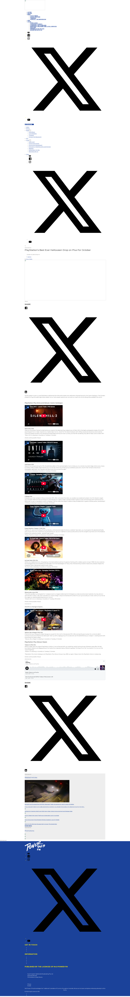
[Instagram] (28, 39)
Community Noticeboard (38, 25)
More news (28, 826)
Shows (29, 13)
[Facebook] (28, 36)
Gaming (29, 256)
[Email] (28, 393)
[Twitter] (65, 389)
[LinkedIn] (26, 393)
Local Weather (35, 17)
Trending (33, 18)
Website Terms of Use (33, 962)
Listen (29, 12)
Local (29, 21)
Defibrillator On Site (37, 28)
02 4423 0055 (35, 984)
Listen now (28, 124)
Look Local (34, 23)
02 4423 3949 (35, 985)
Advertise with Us (36, 30)
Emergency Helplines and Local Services (43, 26)
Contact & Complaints (33, 947)
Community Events (36, 24)
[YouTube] (28, 120)
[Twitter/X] (66, 117)
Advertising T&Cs (31, 960)
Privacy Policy (31, 957)
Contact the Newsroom (38, 19)
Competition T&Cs (32, 958)
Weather (33, 27)
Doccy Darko (29, 259)
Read (29, 14)
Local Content (31, 963)
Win (28, 20)
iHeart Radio (30, 995)
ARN (28, 994)
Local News (34, 15)
